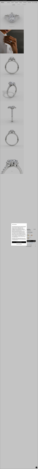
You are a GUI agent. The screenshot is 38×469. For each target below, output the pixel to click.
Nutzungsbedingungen (23, 239)
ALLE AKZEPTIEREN (19, 242)
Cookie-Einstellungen (19, 244)
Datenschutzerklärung (17, 239)
